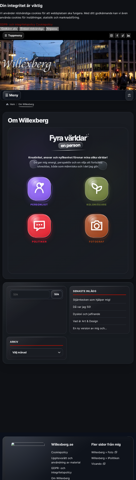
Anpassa (52, 28)
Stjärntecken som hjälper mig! (91, 299)
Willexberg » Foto (102, 452)
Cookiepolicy (44, 24)
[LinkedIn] (128, 35)
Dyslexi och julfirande (86, 314)
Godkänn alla (9, 28)
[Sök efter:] (30, 294)
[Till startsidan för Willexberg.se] (54, 65)
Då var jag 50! (82, 306)
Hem (12, 104)
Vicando (96, 463)
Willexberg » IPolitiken (105, 458)
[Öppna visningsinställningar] (129, 95)
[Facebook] (117, 35)
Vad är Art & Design (85, 321)
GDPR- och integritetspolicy (17, 24)
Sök (56, 294)
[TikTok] (122, 35)
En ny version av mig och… (90, 328)
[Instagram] (111, 35)
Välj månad (19, 352)
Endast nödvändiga (32, 28)
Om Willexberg (60, 478)
